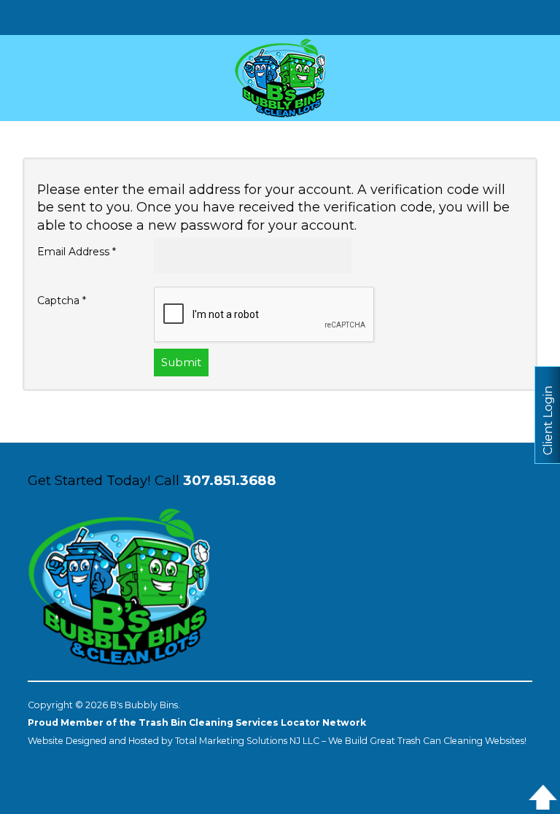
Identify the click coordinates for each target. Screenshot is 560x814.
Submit (181, 362)
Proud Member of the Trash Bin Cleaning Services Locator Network (197, 722)
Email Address (76, 251)
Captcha (61, 300)
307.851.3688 (229, 480)
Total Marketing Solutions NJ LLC (247, 740)
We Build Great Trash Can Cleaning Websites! (427, 740)
